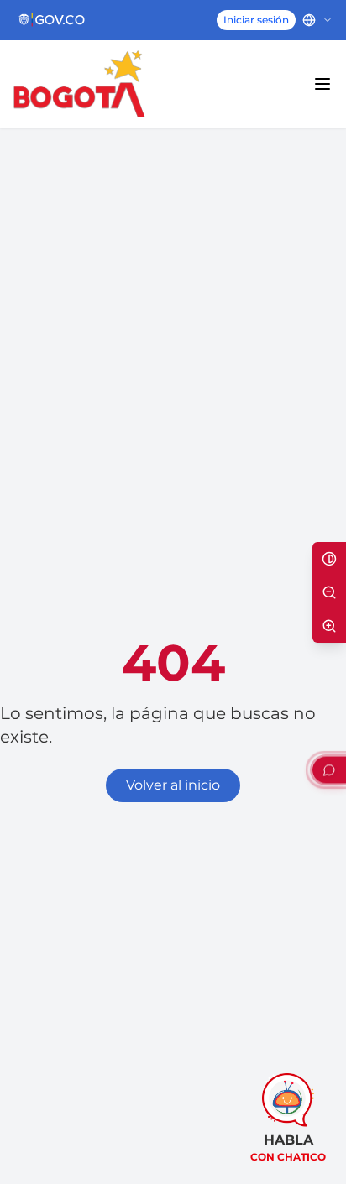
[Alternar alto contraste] (329, 559)
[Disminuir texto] (329, 592)
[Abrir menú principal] (322, 84)
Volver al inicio (173, 785)
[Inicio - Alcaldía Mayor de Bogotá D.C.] (79, 83)
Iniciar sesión (256, 19)
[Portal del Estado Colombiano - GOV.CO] (52, 20)
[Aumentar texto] (329, 626)
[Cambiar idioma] (317, 20)
